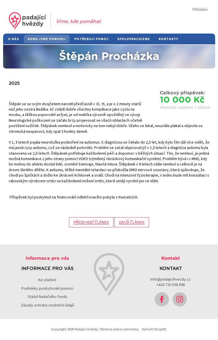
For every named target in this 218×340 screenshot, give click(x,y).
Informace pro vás (47, 258)
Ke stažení (47, 280)
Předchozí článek (91, 222)
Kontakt (170, 258)
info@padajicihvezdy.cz (170, 279)
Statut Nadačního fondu (47, 297)
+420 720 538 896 (170, 285)
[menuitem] (13, 39)
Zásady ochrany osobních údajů (47, 305)
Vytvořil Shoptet (154, 329)
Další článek (131, 222)
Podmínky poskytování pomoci (47, 288)
